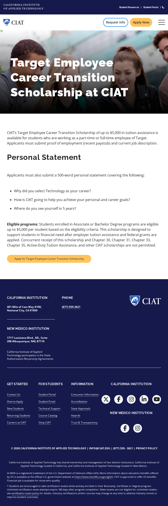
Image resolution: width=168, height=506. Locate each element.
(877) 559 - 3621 (123, 448)
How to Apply (15, 401)
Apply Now (141, 22)
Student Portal (150, 7)
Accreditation (79, 401)
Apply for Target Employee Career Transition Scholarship (49, 259)
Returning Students (18, 415)
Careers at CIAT (16, 422)
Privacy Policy (146, 448)
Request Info (115, 22)
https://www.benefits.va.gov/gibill (94, 476)
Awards (75, 415)
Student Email (46, 401)
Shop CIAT (44, 422)
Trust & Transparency (84, 422)
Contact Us (13, 394)
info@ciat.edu (99, 448)
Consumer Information (85, 394)
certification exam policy (25, 493)
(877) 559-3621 (71, 307)
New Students (15, 408)
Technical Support (49, 408)
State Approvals (80, 408)
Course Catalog (47, 415)
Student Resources (129, 7)
